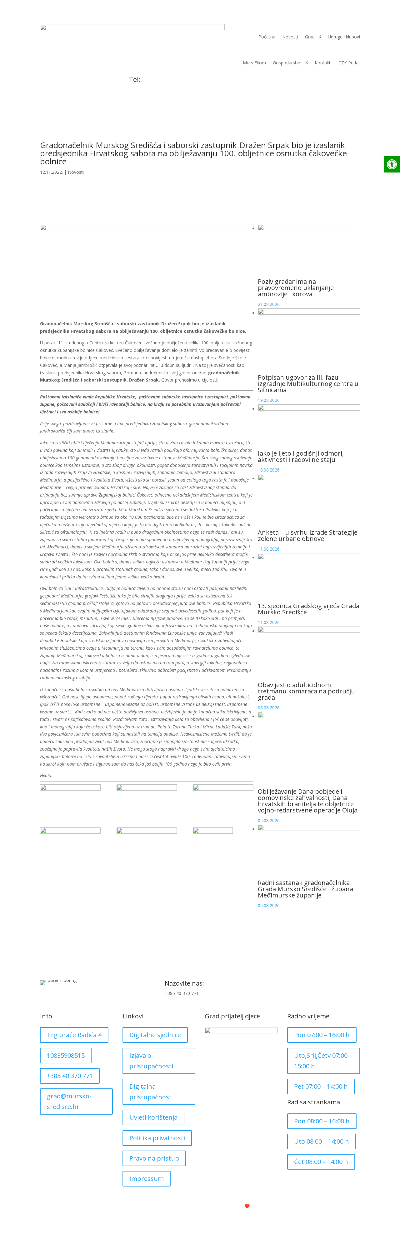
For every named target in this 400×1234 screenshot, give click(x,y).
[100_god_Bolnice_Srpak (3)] (223, 871)
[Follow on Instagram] (355, 985)
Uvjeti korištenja (153, 1117)
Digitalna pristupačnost (150, 1091)
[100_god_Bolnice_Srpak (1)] (70, 798)
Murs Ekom (254, 63)
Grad (310, 37)
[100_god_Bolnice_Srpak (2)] (147, 798)
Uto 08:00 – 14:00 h (321, 1141)
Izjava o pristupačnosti (151, 1060)
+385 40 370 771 (146, 89)
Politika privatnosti (157, 1138)
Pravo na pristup (154, 1158)
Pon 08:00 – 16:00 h (322, 1121)
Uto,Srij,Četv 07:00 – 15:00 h (323, 1060)
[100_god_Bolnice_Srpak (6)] (147, 841)
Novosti (290, 37)
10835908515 (66, 1055)
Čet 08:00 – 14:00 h (321, 1161)
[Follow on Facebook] (343, 985)
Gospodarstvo (287, 63)
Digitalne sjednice (155, 1035)
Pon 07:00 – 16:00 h (322, 1035)
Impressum (146, 1178)
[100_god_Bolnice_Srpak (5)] (70, 841)
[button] (392, 164)
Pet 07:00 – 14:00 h (321, 1086)
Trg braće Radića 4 (74, 1035)
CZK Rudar (349, 63)
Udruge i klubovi (344, 37)
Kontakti (323, 63)
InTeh (263, 1206)
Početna (266, 37)
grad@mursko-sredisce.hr (69, 1101)
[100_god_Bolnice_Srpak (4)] (223, 798)
